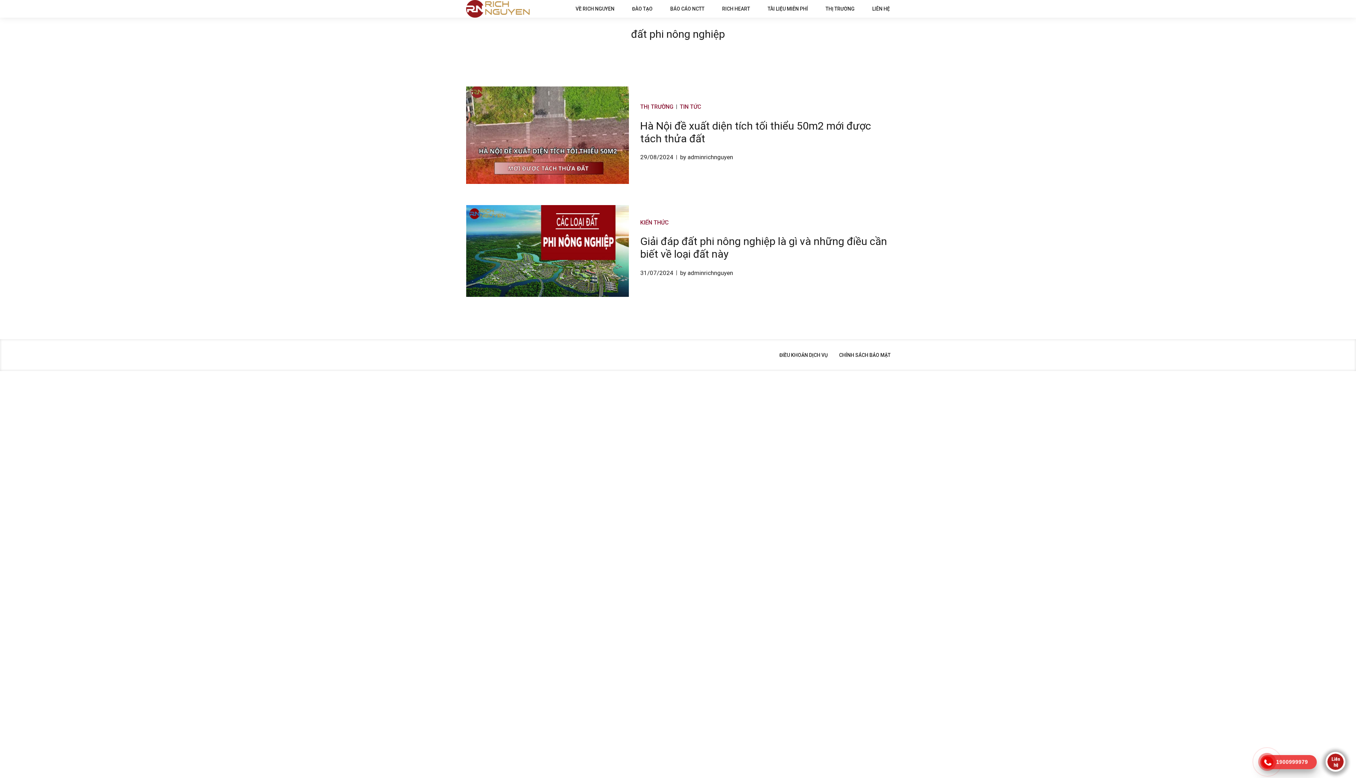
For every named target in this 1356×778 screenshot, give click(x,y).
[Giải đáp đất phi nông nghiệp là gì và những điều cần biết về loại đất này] (547, 251)
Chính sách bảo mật (865, 355)
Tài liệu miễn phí (788, 9)
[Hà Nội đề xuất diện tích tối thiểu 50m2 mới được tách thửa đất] (547, 135)
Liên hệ (881, 9)
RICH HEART (736, 9)
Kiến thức (654, 222)
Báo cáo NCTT (687, 9)
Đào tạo (642, 9)
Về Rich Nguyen (595, 9)
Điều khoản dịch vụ (803, 355)
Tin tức (690, 106)
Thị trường (840, 9)
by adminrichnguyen (706, 157)
